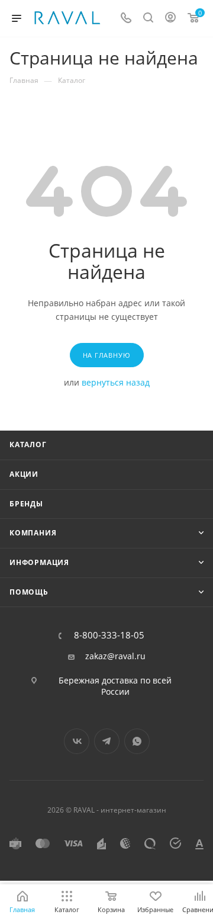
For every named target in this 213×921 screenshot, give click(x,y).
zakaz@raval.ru (115, 656)
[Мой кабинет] (170, 18)
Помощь (29, 592)
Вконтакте (76, 741)
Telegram (107, 741)
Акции (23, 474)
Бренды (26, 504)
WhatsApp (137, 741)
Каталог (28, 444)
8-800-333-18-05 (109, 635)
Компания (32, 533)
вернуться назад (116, 382)
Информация (39, 562)
